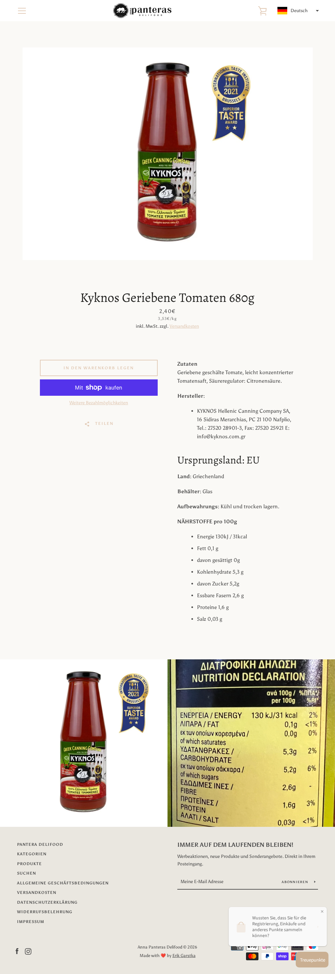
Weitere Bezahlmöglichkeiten (98, 403)
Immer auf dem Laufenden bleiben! (235, 844)
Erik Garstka (184, 955)
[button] (297, 10)
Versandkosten (184, 326)
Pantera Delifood (40, 844)
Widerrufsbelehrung (44, 912)
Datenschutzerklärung (47, 902)
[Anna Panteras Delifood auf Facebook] (17, 951)
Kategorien (31, 854)
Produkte (29, 863)
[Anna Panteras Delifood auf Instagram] (28, 951)
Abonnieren (295, 882)
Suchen (26, 873)
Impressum (30, 921)
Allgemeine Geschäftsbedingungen (63, 883)
